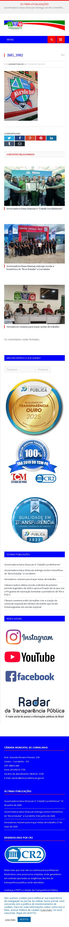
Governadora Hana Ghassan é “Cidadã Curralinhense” (35, 208)
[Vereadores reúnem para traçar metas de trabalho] (34, 304)
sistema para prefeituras (45, 870)
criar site (24, 870)
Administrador (16, 64)
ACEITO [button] (24, 919)
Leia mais (46, 910)
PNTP (18, 890)
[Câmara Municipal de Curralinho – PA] (34, 24)
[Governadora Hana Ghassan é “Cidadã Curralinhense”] (34, 186)
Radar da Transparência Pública (41, 890)
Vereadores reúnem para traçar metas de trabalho (33, 326)
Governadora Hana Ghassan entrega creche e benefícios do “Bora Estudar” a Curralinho (35, 7)
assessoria (27, 874)
